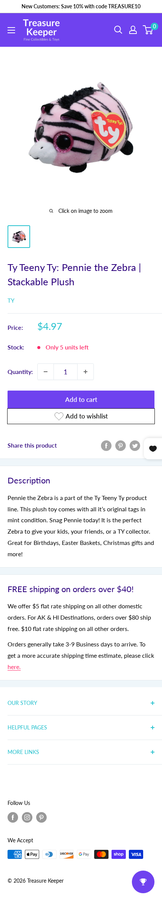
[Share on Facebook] (106, 445)
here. (14, 666)
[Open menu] (11, 30)
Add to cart (81, 399)
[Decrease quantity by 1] (45, 372)
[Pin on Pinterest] (120, 445)
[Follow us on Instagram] (27, 817)
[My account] (133, 30)
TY (11, 300)
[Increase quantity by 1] (85, 372)
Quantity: (20, 371)
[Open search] (118, 30)
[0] (148, 29)
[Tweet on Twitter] (135, 445)
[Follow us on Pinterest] (41, 817)
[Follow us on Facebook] (13, 817)
